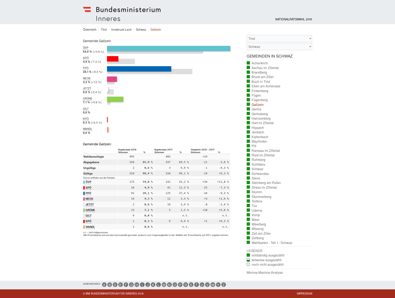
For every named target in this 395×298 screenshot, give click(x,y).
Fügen (254, 95)
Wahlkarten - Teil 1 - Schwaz (269, 242)
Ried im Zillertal (261, 155)
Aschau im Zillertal (263, 68)
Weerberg (256, 224)
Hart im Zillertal (260, 123)
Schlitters (256, 164)
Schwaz (255, 169)
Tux (252, 205)
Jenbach (255, 132)
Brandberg (257, 72)
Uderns (254, 210)
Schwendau (258, 173)
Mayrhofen (257, 141)
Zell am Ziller (259, 233)
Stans (253, 178)
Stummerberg (259, 196)
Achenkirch (257, 63)
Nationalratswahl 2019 (293, 19)
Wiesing (255, 228)
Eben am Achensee (263, 86)
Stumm (254, 192)
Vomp (253, 215)
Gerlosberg (257, 114)
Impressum (304, 293)
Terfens (254, 201)
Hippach (255, 127)
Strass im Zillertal (262, 187)
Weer (253, 219)
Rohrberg (256, 159)
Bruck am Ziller (260, 77)
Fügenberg (257, 100)
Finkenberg (257, 91)
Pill (251, 146)
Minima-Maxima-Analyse (265, 272)
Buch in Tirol (258, 81)
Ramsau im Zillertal (263, 150)
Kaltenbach (257, 137)
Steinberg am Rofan (264, 182)
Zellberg (255, 238)
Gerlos (254, 109)
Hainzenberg (259, 118)
